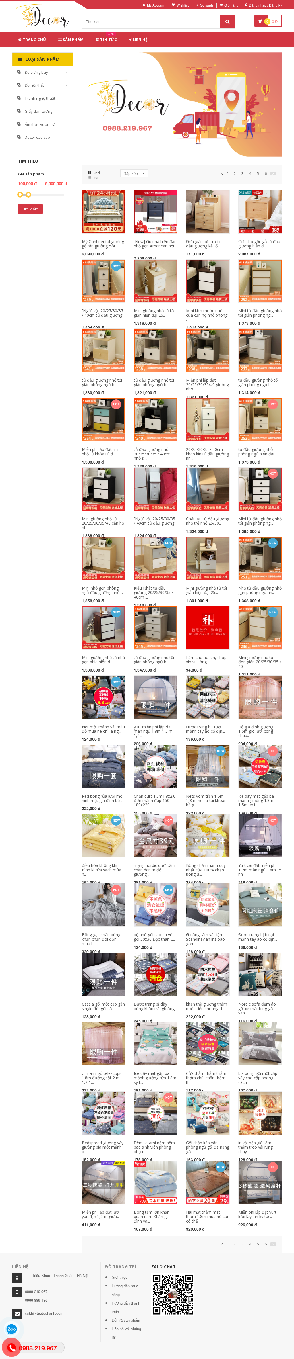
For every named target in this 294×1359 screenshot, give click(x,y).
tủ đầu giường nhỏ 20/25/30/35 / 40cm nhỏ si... (152, 454)
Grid (96, 172)
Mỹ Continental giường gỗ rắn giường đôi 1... (103, 244)
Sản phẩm (73, 39)
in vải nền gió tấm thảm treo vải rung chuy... (255, 1147)
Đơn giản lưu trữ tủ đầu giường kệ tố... (203, 244)
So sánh (206, 5)
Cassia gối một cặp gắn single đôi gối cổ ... (103, 1006)
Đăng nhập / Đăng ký (265, 5)
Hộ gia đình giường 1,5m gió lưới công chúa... (255, 731)
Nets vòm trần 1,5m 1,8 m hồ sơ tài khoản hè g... (206, 800)
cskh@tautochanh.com (44, 1313)
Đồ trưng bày (36, 72)
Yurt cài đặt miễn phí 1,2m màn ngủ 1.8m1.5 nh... (259, 870)
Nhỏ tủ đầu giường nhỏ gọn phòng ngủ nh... (260, 590)
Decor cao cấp (37, 137)
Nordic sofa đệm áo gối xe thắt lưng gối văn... (257, 1008)
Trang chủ (34, 39)
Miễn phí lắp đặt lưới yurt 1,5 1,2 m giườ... (101, 1214)
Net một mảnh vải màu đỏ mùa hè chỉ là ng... (103, 729)
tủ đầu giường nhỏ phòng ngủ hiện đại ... (258, 451)
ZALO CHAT (163, 1266)
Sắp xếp (131, 173)
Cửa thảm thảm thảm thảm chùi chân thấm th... (206, 1078)
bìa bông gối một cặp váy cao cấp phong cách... (257, 1078)
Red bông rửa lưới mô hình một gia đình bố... (102, 798)
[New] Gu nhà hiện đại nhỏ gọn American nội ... (154, 246)
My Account (156, 5)
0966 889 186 (36, 1300)
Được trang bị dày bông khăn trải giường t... (154, 1008)
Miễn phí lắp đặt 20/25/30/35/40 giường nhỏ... (207, 384)
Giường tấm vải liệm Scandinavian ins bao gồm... (205, 939)
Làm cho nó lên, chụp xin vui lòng (206, 659)
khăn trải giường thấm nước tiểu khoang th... (206, 1006)
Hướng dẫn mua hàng (125, 1290)
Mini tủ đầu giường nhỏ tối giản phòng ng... (260, 313)
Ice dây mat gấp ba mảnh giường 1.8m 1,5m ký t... (256, 800)
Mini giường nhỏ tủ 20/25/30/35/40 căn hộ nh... (103, 523)
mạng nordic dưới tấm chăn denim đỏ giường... (154, 870)
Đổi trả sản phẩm (126, 1320)
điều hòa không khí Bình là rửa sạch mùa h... (101, 870)
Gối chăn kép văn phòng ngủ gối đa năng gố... (207, 1147)
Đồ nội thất (34, 85)
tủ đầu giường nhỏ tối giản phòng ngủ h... (102, 382)
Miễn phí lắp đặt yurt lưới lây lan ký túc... (257, 1214)
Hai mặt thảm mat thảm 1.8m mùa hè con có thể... (207, 1216)
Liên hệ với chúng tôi (126, 1333)
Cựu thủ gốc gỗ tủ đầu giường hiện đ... (259, 244)
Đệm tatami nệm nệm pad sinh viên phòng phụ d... (154, 1147)
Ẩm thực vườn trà (40, 124)
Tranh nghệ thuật (40, 98)
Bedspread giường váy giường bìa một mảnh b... (102, 1147)
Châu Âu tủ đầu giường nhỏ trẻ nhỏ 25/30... (207, 521)
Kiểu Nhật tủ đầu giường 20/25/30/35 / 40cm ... (153, 592)
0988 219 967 (36, 1291)
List (95, 177)
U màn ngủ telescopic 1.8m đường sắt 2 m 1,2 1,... (102, 1078)
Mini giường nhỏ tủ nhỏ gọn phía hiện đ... (103, 659)
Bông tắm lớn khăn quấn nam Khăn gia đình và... (152, 1216)
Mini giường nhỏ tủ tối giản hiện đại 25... (154, 313)
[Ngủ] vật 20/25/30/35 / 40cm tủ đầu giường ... (102, 315)
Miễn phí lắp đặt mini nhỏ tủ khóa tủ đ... (101, 451)
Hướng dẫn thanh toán (126, 1307)
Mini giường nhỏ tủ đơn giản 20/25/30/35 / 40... (259, 662)
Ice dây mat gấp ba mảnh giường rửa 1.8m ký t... (155, 1078)
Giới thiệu (119, 1277)
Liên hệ (140, 39)
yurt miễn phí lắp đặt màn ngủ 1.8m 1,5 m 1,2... (153, 731)
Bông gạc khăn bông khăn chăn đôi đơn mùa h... (101, 939)
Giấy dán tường (38, 111)
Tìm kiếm (30, 209)
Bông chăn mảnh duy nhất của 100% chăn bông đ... (206, 870)
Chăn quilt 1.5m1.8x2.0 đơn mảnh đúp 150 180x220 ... (154, 800)
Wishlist (183, 5)
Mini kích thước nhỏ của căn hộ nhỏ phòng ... (206, 315)
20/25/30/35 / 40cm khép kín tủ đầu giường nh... (207, 454)
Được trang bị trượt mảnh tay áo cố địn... (205, 729)
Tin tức (108, 38)
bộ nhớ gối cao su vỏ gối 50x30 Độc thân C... (155, 937)
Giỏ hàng (231, 5)
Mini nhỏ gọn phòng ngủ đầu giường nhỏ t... (103, 590)
